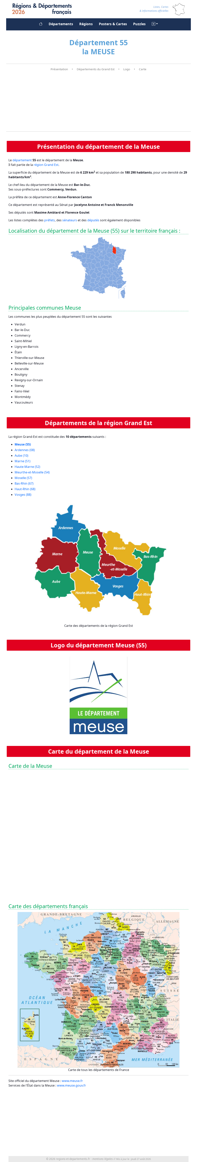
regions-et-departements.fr (73, 1159)
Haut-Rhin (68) (25, 489)
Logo (126, 69)
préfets (49, 220)
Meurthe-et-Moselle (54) (32, 472)
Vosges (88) (23, 494)
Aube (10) (21, 455)
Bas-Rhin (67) (24, 483)
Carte (142, 69)
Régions (86, 24)
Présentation (59, 69)
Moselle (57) (23, 478)
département (22, 160)
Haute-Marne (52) (27, 467)
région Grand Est (46, 165)
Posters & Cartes (113, 24)
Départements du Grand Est (95, 69)
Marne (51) (22, 461)
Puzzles (139, 24)
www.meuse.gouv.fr (71, 1085)
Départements (61, 24)
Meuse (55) (23, 444)
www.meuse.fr (72, 1081)
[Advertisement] (98, 101)
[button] (154, 24)
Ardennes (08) (25, 450)
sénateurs (69, 220)
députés (93, 220)
